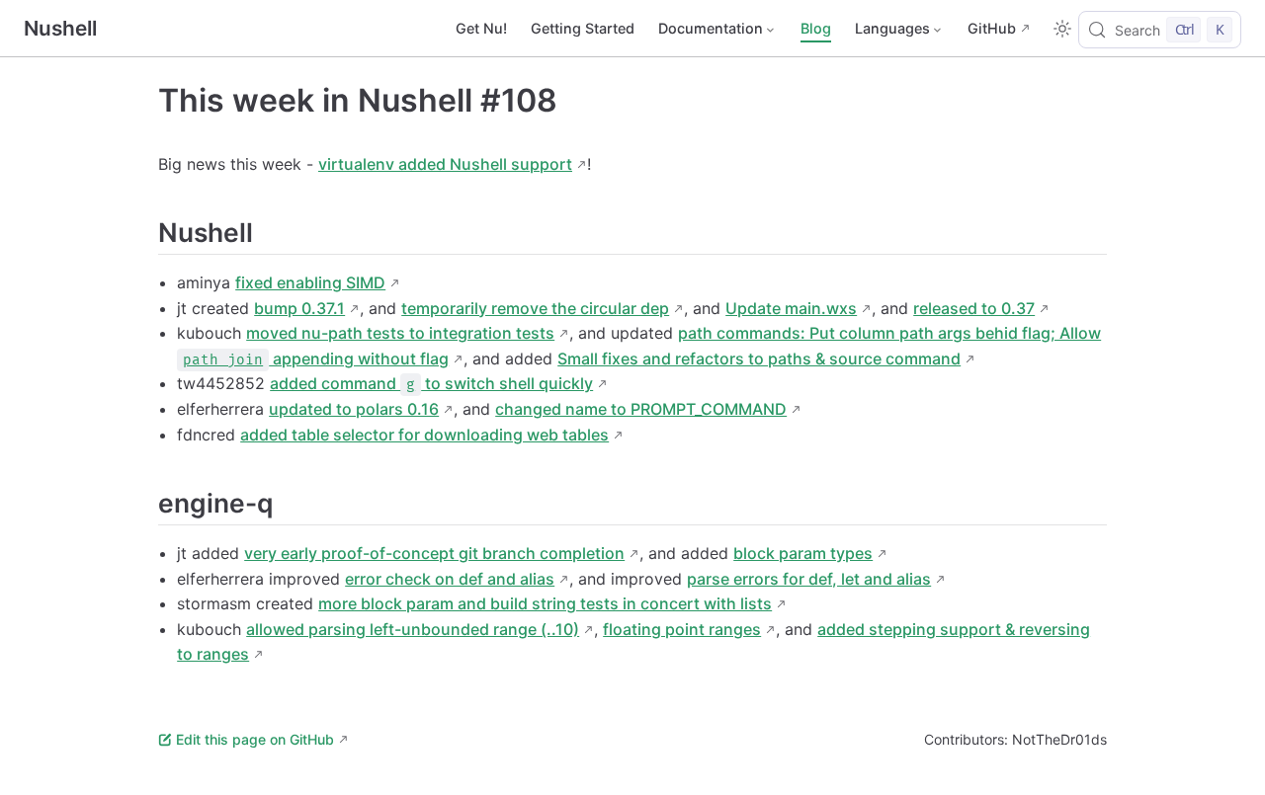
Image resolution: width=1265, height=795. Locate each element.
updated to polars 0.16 (354, 409)
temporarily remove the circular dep (535, 308)
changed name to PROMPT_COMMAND (641, 409)
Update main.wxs (791, 308)
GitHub (992, 28)
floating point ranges (682, 629)
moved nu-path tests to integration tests (400, 333)
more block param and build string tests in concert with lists (545, 603)
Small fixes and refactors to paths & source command (759, 358)
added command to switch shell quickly (431, 383)
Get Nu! (481, 28)
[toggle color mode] (1062, 29)
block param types (803, 553)
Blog (816, 28)
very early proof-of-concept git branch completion (434, 553)
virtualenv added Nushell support (445, 164)
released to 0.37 (974, 308)
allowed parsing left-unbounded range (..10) (412, 629)
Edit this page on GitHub (255, 739)
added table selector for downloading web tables (424, 434)
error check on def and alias (449, 579)
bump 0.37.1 (299, 308)
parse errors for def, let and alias (809, 579)
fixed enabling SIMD (310, 282)
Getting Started (582, 28)
